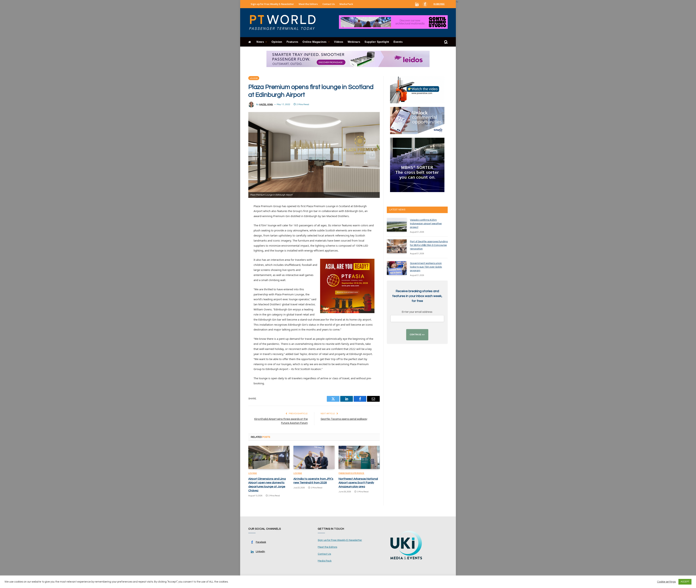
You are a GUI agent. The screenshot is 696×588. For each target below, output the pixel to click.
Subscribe (439, 4)
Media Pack (346, 4)
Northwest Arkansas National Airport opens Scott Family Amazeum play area (358, 482)
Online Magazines (314, 41)
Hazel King (266, 104)
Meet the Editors (308, 4)
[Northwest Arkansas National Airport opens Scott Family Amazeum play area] (359, 457)
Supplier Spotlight (376, 41)
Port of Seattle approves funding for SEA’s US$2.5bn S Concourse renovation (429, 245)
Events (398, 41)
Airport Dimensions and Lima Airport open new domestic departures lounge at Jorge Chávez (267, 484)
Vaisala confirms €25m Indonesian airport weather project (426, 223)
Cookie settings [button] (666, 581)
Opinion (277, 41)
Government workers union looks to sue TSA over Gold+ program (426, 267)
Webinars (354, 41)
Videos (338, 41)
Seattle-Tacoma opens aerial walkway (344, 419)
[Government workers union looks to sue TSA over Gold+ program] (397, 268)
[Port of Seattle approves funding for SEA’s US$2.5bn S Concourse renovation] (397, 246)
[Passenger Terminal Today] (284, 23)
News (260, 41)
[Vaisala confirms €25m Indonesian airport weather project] (397, 225)
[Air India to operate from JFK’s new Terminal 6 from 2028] (314, 457)
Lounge (254, 78)
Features (292, 41)
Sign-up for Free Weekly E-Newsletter (272, 4)
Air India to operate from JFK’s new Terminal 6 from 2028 (313, 480)
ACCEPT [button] (685, 581)
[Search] (446, 42)
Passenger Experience (351, 473)
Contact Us (328, 4)
